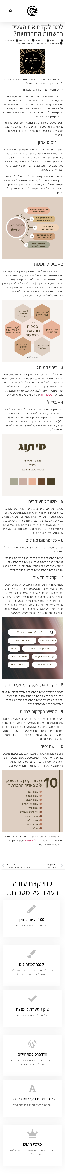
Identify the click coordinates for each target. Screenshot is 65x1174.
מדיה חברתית (46, 43)
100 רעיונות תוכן (31, 919)
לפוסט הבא (30, 840)
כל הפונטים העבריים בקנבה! (32, 1099)
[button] (54, 11)
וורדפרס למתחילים (32, 1054)
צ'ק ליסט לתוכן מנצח (32, 1009)
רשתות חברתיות (25, 40)
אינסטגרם (55, 43)
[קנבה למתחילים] (31, 954)
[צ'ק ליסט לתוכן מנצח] (32, 998)
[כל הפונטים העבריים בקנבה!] (32, 1088)
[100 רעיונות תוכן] (31, 909)
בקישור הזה (46, 394)
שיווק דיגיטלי (21, 43)
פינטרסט (29, 43)
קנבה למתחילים (31, 964)
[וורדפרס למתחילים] (32, 1043)
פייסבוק (37, 43)
